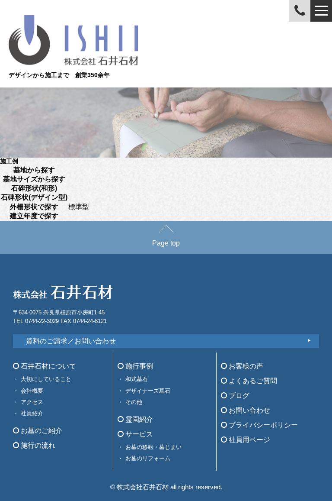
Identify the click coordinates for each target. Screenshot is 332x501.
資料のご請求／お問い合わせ (71, 341)
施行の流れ (37, 445)
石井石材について (47, 366)
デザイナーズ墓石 (147, 391)
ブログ (238, 395)
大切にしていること (46, 379)
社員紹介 (32, 413)
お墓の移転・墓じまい (153, 447)
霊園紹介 (138, 419)
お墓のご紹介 (40, 430)
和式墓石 (136, 379)
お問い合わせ (248, 410)
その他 (133, 402)
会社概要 (32, 391)
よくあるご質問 (252, 381)
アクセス (32, 402)
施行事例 (138, 366)
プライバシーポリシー (262, 425)
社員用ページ (248, 439)
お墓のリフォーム (147, 458)
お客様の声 (245, 366)
